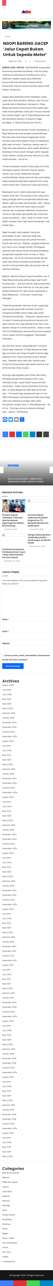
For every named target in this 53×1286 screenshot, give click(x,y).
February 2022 (8, 937)
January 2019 (8, 1110)
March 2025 (7, 764)
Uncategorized (8, 1261)
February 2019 (8, 1105)
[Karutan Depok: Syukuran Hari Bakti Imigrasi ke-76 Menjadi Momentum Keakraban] (39, 505)
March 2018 (7, 1156)
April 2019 (6, 1096)
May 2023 (6, 867)
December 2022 (9, 890)
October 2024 (8, 788)
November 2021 (9, 951)
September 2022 (9, 904)
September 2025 (9, 736)
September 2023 (9, 848)
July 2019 (6, 1082)
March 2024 (7, 820)
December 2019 (9, 1058)
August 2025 (8, 741)
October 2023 (8, 844)
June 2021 (6, 974)
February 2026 (8, 713)
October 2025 (8, 732)
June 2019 (6, 1086)
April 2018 (6, 1152)
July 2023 (6, 858)
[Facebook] (5, 434)
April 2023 (6, 872)
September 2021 (9, 960)
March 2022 (7, 932)
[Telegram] (32, 434)
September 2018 (9, 1128)
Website (6, 643)
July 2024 (6, 802)
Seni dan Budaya (9, 1243)
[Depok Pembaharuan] (26, 12)
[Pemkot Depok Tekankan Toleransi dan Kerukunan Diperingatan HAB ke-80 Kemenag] (13, 505)
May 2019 (6, 1091)
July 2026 (6, 690)
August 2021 (7, 965)
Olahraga (13, 465)
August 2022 (8, 909)
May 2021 (6, 979)
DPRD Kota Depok (10, 1182)
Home (7, 36)
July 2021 (6, 970)
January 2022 (8, 942)
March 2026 (7, 708)
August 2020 (8, 1021)
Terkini (5, 1247)
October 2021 (8, 956)
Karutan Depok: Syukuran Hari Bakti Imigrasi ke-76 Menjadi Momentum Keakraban (38, 520)
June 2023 (7, 862)
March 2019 (7, 1100)
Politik (4, 1229)
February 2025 (8, 769)
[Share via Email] (39, 434)
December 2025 (9, 722)
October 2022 (8, 900)
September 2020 (9, 1016)
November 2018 (9, 1119)
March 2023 (7, 876)
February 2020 (8, 1049)
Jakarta (5, 1187)
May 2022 (6, 923)
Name (5, 619)
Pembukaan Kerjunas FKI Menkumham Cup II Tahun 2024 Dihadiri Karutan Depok (13, 553)
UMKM (5, 1257)
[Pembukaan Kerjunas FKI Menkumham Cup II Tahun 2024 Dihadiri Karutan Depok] (13, 539)
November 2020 (9, 1007)
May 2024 (6, 811)
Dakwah (5, 1177)
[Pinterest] (12, 434)
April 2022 (6, 928)
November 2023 (9, 839)
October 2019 (8, 1068)
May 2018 (6, 1147)
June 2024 (7, 806)
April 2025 (6, 760)
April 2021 (6, 984)
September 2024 (9, 792)
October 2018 (8, 1124)
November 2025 (9, 727)
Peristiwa (6, 1224)
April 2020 (6, 1040)
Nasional (6, 1196)
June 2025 (7, 750)
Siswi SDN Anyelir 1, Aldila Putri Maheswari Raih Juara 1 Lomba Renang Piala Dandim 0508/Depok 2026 (26, 477)
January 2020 (8, 1054)
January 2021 (8, 998)
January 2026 (8, 718)
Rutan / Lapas (8, 1238)
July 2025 (6, 746)
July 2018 (6, 1138)
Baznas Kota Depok (10, 1173)
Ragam (5, 1233)
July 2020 (6, 1026)
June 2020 (7, 1030)
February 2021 (8, 993)
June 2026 (7, 694)
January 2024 (8, 830)
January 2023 (8, 886)
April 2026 (6, 704)
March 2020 (7, 1044)
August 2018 (7, 1133)
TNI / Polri (6, 1252)
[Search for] (49, 13)
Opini (4, 1210)
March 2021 (7, 988)
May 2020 (6, 1035)
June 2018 (6, 1142)
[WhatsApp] (26, 434)
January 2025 (8, 774)
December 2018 (9, 1114)
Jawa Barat (7, 1191)
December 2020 (9, 1002)
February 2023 (8, 881)
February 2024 (8, 825)
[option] (26, 469)
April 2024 (6, 816)
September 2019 (9, 1072)
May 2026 (6, 699)
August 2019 (7, 1077)
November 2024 (9, 783)
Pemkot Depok (8, 1215)
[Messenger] (19, 434)
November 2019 (9, 1063)
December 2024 (9, 778)
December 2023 (9, 834)
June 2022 (7, 918)
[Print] (46, 434)
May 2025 (6, 755)
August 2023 (8, 853)
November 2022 (9, 895)
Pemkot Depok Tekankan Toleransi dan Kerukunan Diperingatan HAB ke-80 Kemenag (13, 520)
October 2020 (8, 1012)
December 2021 (9, 946)
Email (5, 631)
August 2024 (8, 797)
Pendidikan (7, 1219)
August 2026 (8, 685)
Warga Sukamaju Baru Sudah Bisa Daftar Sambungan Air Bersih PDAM (39, 538)
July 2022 (6, 914)
